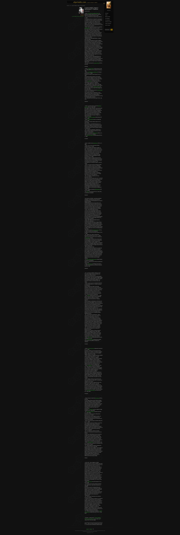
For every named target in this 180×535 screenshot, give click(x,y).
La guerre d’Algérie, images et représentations (78, 5)
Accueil (68, 5)
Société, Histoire (107, 25)
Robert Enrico (95, 143)
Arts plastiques (107, 18)
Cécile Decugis (99, 90)
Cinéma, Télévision (108, 23)
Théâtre (106, 14)
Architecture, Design (108, 21)
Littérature (106, 13)
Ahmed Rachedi (97, 189)
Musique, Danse (107, 16)
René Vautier (87, 237)
